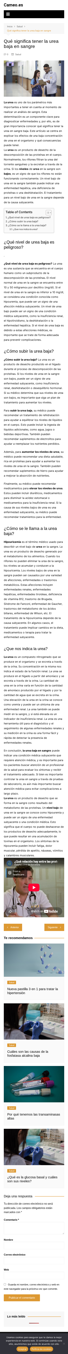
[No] (64, 1343)
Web (6, 1269)
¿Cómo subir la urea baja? (23, 221)
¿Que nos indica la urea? (25, 229)
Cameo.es (13, 4)
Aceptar (22, 1349)
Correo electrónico (14, 1254)
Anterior (14, 927)
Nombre (8, 1239)
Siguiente (53, 927)
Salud (18, 54)
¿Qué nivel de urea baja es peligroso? (29, 217)
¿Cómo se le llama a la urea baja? (27, 225)
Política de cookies (41, 1349)
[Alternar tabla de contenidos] (47, 212)
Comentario (11, 1219)
